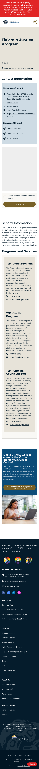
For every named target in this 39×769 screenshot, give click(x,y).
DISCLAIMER (25, 755)
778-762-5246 (12, 103)
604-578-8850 (12, 106)
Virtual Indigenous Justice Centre (15, 614)
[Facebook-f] (3, 592)
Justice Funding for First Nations (14, 619)
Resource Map (7, 605)
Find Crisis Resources (20, 13)
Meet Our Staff (7, 689)
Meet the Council (8, 684)
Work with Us (7, 694)
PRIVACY (12, 755)
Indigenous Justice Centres (12, 609)
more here (15, 551)
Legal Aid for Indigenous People (14, 652)
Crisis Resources (8, 670)
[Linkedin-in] (13, 592)
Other (4, 661)
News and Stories (8, 710)
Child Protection (8, 633)
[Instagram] (19, 592)
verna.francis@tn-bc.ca (16, 110)
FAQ (3, 666)
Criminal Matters (8, 638)
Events (4, 714)
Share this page (27, 68)
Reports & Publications (11, 699)
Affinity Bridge (24, 766)
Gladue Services (8, 642)
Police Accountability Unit (12, 647)
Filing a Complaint (9, 656)
